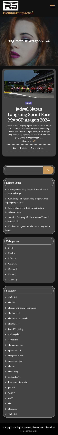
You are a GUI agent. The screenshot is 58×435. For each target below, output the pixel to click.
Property (12, 274)
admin (24, 148)
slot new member (16, 345)
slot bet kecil (14, 313)
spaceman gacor (15, 360)
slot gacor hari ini (15, 355)
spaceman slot (14, 350)
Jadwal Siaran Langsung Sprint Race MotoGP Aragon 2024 (29, 115)
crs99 (10, 398)
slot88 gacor (13, 323)
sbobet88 (12, 297)
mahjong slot (14, 334)
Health (11, 253)
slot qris (11, 366)
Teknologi (12, 279)
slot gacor (12, 408)
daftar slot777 (14, 376)
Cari (48, 170)
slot (10, 403)
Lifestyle (29, 103)
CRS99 (11, 392)
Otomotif (12, 269)
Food (10, 247)
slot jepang (13, 371)
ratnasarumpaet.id (18, 13)
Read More (27, 140)
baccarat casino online (18, 382)
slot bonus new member (18, 318)
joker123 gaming (15, 329)
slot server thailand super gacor (22, 307)
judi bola (12, 387)
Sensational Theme (29, 430)
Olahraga (12, 263)
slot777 (11, 302)
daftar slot (13, 339)
